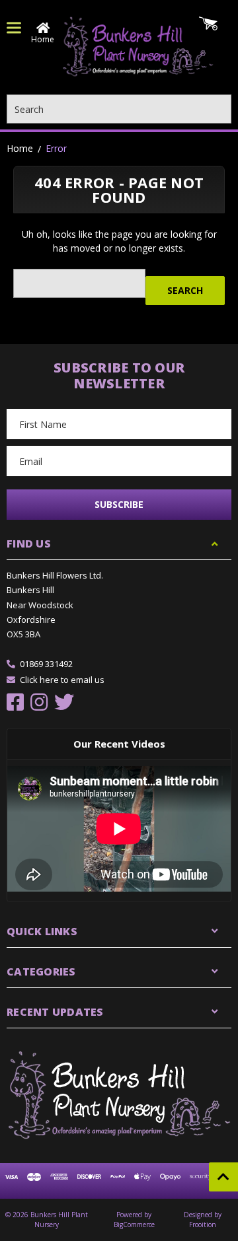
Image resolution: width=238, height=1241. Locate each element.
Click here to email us (62, 680)
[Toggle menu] (14, 28)
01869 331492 (46, 664)
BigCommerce (134, 1224)
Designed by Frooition (202, 1219)
